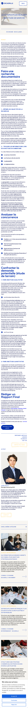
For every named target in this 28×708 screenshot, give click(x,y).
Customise (14, 700)
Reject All (14, 704)
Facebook (24, 438)
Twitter (24, 440)
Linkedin (24, 437)
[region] (14, 693)
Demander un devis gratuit (7, 427)
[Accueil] (7, 4)
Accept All (14, 696)
